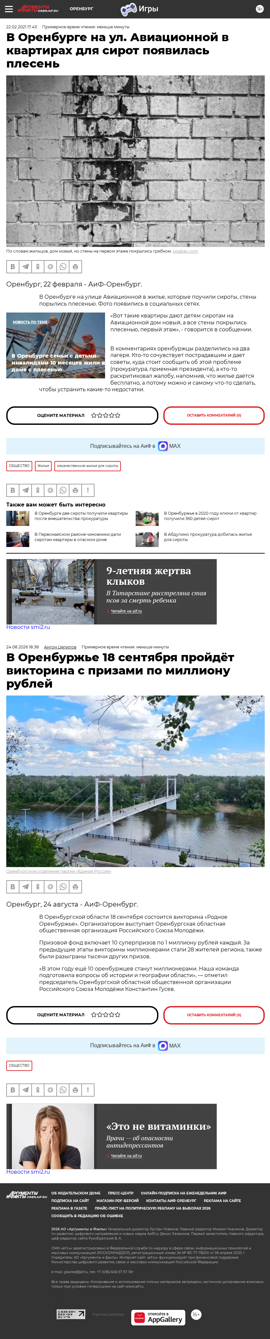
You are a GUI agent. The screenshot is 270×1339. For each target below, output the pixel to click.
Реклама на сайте (222, 1201)
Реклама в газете (69, 1208)
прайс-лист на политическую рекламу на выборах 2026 (152, 1208)
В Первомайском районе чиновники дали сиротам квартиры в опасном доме (78, 537)
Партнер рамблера (108, 1314)
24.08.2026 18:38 (22, 646)
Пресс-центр (120, 1193)
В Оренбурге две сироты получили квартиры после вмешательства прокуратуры (81, 516)
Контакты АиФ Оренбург (171, 1201)
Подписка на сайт (70, 1201)
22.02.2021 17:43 (21, 26)
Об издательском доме (75, 1193)
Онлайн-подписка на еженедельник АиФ (184, 1193)
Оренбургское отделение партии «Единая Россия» (58, 871)
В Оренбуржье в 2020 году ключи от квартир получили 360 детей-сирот (210, 516)
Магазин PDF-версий (117, 1201)
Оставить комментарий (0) (214, 415)
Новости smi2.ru (28, 627)
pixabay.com (185, 251)
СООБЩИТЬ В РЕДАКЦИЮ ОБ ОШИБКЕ (87, 1216)
